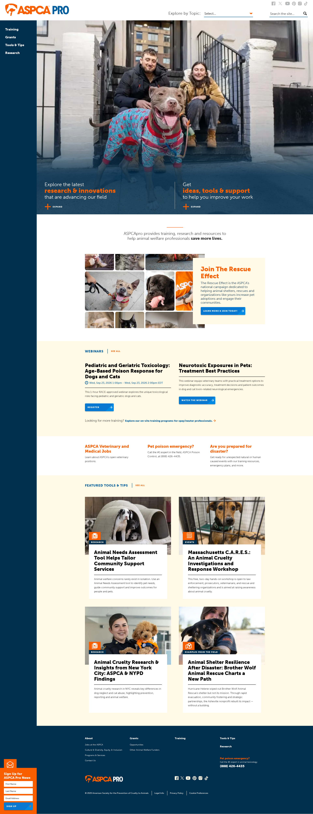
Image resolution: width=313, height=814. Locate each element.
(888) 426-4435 (232, 766)
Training (12, 29)
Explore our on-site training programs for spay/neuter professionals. (168, 420)
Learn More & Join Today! (220, 311)
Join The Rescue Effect (226, 272)
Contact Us (90, 760)
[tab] (106, 194)
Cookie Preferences (198, 793)
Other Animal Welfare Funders (144, 750)
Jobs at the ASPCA (94, 744)
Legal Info (159, 793)
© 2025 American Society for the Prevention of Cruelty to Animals (117, 793)
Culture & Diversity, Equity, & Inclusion (103, 750)
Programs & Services (95, 755)
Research (12, 53)
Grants (10, 37)
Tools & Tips (14, 45)
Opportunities (136, 744)
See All (115, 351)
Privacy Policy (176, 793)
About (89, 738)
